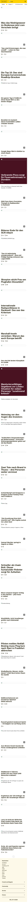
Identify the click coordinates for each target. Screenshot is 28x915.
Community (5, 886)
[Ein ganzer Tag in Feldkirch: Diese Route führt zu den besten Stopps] (13, 89)
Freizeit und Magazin (7, 882)
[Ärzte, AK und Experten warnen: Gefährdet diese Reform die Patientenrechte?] (13, 837)
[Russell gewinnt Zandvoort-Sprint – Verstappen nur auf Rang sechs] (13, 713)
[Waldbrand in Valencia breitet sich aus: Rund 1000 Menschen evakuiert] (13, 763)
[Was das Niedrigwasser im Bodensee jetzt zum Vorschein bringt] (13, 14)
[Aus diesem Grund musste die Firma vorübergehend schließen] (13, 737)
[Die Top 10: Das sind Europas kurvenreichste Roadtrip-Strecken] (13, 63)
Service (4, 890)
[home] (13, 1)
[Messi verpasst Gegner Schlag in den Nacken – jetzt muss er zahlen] (13, 584)
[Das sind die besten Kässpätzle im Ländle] (13, 352)
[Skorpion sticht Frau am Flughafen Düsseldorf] (13, 270)
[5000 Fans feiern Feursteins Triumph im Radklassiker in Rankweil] (13, 192)
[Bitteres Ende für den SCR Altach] (13, 219)
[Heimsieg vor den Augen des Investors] (13, 405)
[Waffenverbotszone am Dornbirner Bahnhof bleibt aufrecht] (13, 689)
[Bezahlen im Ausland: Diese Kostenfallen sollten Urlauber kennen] (13, 111)
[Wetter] (7, 4)
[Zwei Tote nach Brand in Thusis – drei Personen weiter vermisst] (13, 458)
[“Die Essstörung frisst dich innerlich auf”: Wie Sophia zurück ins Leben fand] (13, 510)
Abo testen (4, 1)
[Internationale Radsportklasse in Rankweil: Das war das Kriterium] (13, 296)
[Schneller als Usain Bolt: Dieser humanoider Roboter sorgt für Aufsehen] (13, 556)
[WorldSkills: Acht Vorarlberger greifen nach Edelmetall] (13, 609)
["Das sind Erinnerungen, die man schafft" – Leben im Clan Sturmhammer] (13, 39)
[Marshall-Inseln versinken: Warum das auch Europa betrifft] (13, 324)
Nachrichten (5, 860)
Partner (4, 895)
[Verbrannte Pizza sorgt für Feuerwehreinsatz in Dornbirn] (13, 166)
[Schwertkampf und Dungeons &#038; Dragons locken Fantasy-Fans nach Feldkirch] (13, 484)
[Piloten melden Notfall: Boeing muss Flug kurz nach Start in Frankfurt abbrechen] (13, 634)
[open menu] (25, 1)
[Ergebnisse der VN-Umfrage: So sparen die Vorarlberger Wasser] (13, 787)
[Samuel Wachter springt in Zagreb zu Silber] (13, 534)
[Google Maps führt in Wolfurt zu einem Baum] (13, 140)
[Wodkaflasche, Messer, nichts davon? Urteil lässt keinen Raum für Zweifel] (13, 662)
